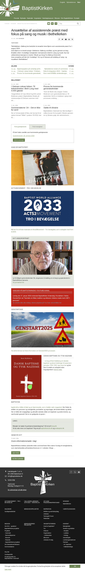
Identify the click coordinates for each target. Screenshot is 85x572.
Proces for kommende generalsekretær (30, 73)
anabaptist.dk (59, 428)
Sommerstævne (9, 546)
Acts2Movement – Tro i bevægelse (13, 501)
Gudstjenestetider (10, 511)
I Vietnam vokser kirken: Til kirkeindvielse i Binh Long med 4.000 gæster (41, 71)
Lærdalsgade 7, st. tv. (15, 471)
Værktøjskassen (47, 18)
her (65, 365)
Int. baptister (67, 544)
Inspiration (37, 18)
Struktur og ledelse (68, 528)
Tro (45, 528)
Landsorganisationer (69, 540)
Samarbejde (66, 537)
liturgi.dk (54, 426)
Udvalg (66, 535)
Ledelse (66, 533)
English (62, 2)
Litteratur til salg (48, 540)
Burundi (7, 537)
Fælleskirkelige (68, 546)
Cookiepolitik (9, 554)
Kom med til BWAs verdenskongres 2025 (57, 73)
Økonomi (46, 537)
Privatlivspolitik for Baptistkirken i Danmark (12, 557)
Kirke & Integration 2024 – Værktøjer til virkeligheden (61, 71)
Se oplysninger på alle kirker (17, 490)
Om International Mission (12, 544)
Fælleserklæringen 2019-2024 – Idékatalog (32, 501)
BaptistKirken (37, 8)
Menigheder (66, 526)
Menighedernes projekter (29, 524)
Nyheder (23, 18)
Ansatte (66, 531)
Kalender (30, 18)
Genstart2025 (17, 309)
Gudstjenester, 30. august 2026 (23, 136)
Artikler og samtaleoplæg (51, 511)
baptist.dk (15, 402)
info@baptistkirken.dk (15, 476)
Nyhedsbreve (71, 2)
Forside (16, 18)
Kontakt (76, 18)
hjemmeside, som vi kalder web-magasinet (47, 407)
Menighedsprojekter (31, 509)
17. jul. (71, 69)
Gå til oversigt (19, 140)
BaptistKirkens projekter (12, 528)
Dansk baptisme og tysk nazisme (58, 356)
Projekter (7, 531)
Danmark (8, 533)
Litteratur (46, 514)
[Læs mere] (72, 39)
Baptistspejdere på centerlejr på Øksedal (30, 69)
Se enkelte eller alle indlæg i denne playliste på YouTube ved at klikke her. (37, 303)
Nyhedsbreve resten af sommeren (56, 69)
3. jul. (13, 73)
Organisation (47, 533)
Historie (46, 531)
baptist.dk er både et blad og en (22, 407)
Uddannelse (48, 535)
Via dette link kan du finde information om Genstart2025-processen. (33, 351)
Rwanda (7, 540)
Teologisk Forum (49, 516)
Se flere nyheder (17, 458)
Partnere (65, 542)
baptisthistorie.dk (46, 428)
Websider (46, 518)
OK (75, 566)
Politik (7, 552)
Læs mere (15, 453)
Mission (57, 18)
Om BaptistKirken (67, 18)
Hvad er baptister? (19, 147)
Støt (78, 2)
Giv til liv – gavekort (10, 526)
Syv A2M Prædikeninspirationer (51, 501)
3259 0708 (11, 480)
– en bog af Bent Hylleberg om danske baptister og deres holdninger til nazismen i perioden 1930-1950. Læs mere (58, 363)
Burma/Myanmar (10, 535)
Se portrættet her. (18, 282)
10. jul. (13, 69)
